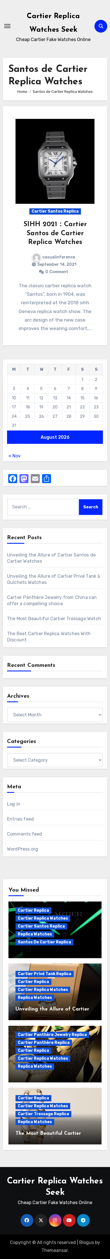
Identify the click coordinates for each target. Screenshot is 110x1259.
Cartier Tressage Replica (43, 1114)
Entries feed (20, 819)
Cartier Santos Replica (55, 211)
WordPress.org (22, 849)
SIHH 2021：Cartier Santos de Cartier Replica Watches (55, 233)
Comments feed (24, 834)
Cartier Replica (33, 910)
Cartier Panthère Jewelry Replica (52, 1034)
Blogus (86, 1242)
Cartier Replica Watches (43, 918)
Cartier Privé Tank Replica (44, 973)
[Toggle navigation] (7, 26)
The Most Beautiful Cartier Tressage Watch (54, 618)
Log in (13, 804)
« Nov (14, 456)
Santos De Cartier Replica (44, 942)
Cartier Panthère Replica (44, 1042)
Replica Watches (35, 934)
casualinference (58, 257)
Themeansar (54, 1250)
